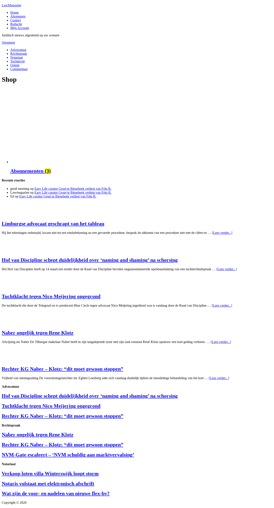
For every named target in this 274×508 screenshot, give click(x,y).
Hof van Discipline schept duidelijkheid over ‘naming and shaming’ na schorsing (90, 260)
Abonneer (8, 42)
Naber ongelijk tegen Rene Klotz (37, 333)
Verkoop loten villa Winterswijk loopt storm (50, 473)
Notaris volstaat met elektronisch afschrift (48, 483)
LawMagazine (11, 5)
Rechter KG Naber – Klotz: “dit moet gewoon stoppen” (62, 369)
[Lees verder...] (222, 233)
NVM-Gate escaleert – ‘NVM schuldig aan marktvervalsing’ (68, 454)
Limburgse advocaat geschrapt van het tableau (53, 223)
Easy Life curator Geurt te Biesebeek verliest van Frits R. (73, 188)
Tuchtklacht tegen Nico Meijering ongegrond (51, 296)
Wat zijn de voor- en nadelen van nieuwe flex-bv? (56, 493)
